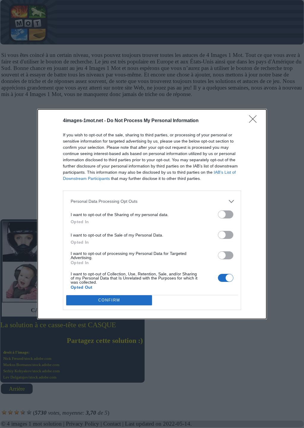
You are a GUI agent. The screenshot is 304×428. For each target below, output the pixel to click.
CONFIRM (109, 300)
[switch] (225, 214)
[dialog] (152, 214)
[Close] (254, 121)
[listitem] (152, 201)
